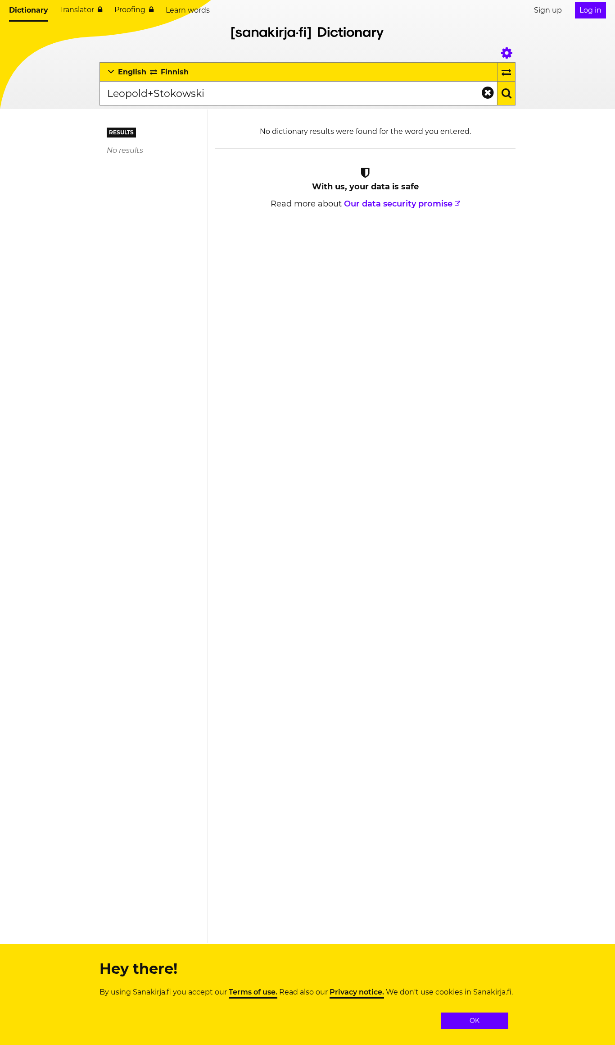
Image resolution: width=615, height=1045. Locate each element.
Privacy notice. (357, 992)
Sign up (548, 10)
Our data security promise (398, 204)
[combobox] (298, 93)
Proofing (129, 9)
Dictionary (28, 10)
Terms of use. (253, 992)
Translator (76, 9)
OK (474, 1021)
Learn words (188, 10)
